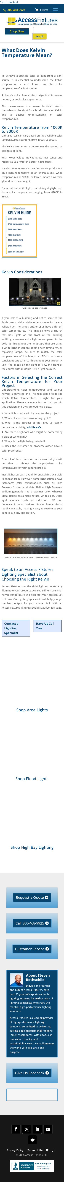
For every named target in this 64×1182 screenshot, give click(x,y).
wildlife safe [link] (33, 427)
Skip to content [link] (9, 2)
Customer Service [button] (29, 948)
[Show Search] (53, 1150)
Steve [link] (29, 985)
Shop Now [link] (17, 31)
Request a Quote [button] (30, 897)
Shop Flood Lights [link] (32, 778)
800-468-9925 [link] (16, 10)
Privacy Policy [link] (15, 1150)
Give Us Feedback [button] (29, 1073)
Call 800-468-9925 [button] (29, 923)
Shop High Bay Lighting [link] (32, 847)
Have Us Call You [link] (45, 625)
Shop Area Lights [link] (32, 710)
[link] (41, 9)
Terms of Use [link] (35, 1150)
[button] (55, 10)
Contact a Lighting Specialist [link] (11, 628)
